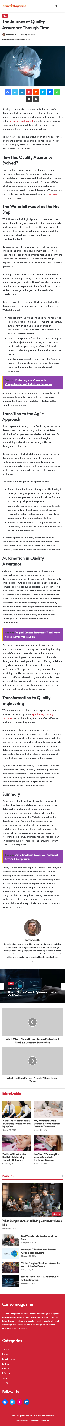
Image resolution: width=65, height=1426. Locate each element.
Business (6, 1354)
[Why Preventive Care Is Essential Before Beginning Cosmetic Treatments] (48, 1109)
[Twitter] (15, 92)
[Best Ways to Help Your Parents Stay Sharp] (10, 1240)
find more (52, 193)
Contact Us (34, 1420)
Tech (4, 1378)
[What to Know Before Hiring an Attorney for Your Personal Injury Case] (16, 1109)
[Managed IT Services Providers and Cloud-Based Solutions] (10, 1253)
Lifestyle (6, 1373)
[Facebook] (8, 92)
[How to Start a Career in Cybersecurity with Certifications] (10, 1281)
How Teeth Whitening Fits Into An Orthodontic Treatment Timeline (46, 1157)
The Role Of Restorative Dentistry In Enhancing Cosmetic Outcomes (14, 1157)
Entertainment (9, 1359)
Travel (5, 1382)
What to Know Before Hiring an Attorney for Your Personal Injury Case (16, 1123)
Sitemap (45, 1420)
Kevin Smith (11, 34)
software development (21, 120)
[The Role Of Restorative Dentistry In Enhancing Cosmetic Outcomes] (16, 1143)
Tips (5, 16)
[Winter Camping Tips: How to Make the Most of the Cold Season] (10, 1267)
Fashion (6, 1363)
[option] (32, 986)
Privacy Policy (22, 1420)
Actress (5, 1349)
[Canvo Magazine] (14, 6)
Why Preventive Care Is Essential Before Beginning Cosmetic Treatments (47, 1123)
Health (5, 1368)
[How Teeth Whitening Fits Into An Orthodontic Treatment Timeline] (48, 1143)
